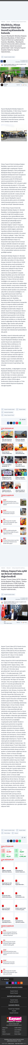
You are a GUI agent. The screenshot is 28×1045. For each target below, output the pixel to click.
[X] (10, 983)
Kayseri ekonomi (14, 1002)
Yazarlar (14, 1011)
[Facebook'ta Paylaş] (2, 61)
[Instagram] (13, 983)
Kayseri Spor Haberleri (14, 1009)
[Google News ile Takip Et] (23, 85)
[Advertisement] (14, 10)
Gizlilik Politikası (17, 1027)
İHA (8, 622)
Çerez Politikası (17, 1029)
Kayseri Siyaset (14, 993)
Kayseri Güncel (14, 991)
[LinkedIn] (16, 983)
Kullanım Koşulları (6, 1034)
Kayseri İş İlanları (14, 1013)
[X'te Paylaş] (4, 61)
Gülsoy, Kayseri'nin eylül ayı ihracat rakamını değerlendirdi (19, 568)
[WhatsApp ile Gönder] (20, 423)
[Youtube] (18, 983)
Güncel (8, 21)
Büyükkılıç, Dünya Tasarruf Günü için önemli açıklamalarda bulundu (18, 21)
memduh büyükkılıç (8, 412)
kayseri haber (22, 409)
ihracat (16, 833)
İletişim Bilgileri (17, 1034)
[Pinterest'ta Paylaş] (17, 423)
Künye (3, 1029)
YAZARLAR (6, 979)
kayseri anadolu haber (9, 57)
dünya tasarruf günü (9, 415)
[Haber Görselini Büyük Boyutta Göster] (14, 75)
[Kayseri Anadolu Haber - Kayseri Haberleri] (14, 1019)
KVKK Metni (17, 1031)
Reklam (4, 1031)
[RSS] (21, 983)
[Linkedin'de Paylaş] (14, 423)
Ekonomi (9, 568)
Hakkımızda (5, 1027)
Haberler (3, 21)
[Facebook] (7, 983)
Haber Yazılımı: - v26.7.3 (14, 1043)
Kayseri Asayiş (14, 1000)
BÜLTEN (6, 85)
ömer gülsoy (7, 833)
